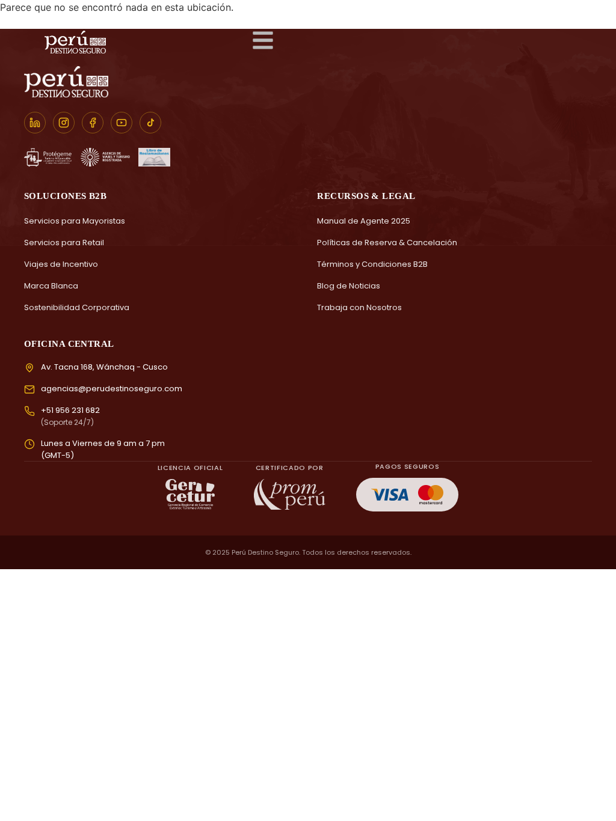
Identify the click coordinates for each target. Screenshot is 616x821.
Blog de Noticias (348, 285)
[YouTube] (121, 122)
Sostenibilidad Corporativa (76, 307)
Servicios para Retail (64, 242)
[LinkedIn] (35, 122)
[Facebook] (92, 122)
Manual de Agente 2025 (363, 221)
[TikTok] (150, 122)
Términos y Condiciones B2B (372, 264)
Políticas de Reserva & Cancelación (387, 242)
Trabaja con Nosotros (359, 307)
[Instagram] (64, 122)
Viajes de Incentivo (61, 264)
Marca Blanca (51, 285)
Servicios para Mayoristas (74, 221)
